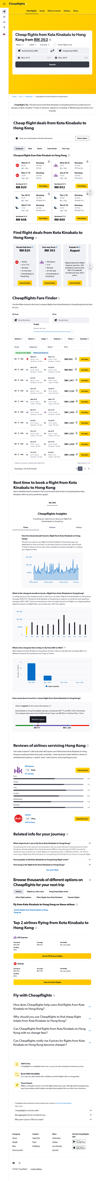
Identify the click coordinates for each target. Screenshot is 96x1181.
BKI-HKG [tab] (52, 503)
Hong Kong (28, 96)
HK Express (29, 766)
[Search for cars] (4, 21)
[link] (25, 282)
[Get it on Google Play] (79, 1141)
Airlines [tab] (52, 527)
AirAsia (28, 815)
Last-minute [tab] (52, 149)
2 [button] (85, 469)
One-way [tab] (66, 149)
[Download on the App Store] (79, 1147)
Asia (20, 96)
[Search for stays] (4, 16)
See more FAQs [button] (52, 870)
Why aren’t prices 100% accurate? (29, 1119)
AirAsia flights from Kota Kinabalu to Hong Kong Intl (31, 911)
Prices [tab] (25, 527)
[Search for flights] (4, 11)
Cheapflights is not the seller (27, 1110)
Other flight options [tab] (23, 897)
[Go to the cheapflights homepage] (18, 4)
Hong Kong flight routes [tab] (58, 892)
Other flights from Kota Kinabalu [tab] (49, 897)
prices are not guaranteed (63, 1103)
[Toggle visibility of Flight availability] (52, 686)
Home (14, 96)
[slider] (71, 331)
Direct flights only (65, 45)
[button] (4, 4)
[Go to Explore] (4, 27)
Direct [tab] (39, 149)
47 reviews (29, 774)
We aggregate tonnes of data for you (30, 1115)
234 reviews (30, 822)
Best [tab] (30, 149)
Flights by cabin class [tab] (35, 892)
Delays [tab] (79, 527)
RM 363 (41, 39)
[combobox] (45, 44)
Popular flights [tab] (74, 897)
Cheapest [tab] (19, 149)
